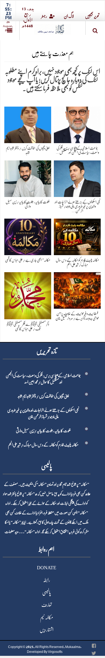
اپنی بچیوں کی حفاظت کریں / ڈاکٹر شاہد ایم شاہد (43, 396)
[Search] (95, 29)
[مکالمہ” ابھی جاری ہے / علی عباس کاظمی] (27, 235)
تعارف (46, 605)
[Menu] (9, 30)
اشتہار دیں (47, 630)
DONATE (46, 567)
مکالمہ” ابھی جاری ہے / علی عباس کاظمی (27, 260)
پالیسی (46, 592)
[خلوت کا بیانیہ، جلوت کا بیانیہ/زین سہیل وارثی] (27, 177)
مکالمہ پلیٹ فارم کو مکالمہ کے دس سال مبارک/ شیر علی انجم (43, 444)
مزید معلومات (12, 531)
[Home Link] (52, 27)
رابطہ (46, 580)
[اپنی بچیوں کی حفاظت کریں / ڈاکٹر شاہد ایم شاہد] (27, 123)
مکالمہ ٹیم (46, 617)
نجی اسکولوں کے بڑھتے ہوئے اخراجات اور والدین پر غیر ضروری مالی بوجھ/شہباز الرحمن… (77, 206)
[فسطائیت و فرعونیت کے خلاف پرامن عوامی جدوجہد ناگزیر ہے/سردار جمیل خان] (77, 289)
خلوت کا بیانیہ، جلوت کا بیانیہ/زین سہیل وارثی (43, 430)
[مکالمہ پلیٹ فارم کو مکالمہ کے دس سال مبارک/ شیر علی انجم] (77, 235)
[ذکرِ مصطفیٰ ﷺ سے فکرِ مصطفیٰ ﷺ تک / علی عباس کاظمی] (27, 294)
